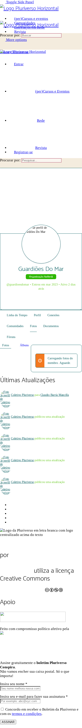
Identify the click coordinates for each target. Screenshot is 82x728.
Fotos (5, 345)
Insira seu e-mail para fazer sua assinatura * (34, 696)
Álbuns (24, 345)
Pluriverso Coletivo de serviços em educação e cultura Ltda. (33, 563)
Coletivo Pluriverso (22, 395)
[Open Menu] (2, 19)
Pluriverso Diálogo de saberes (39, 547)
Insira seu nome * (13, 684)
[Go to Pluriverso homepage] (29, 8)
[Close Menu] (2, 56)
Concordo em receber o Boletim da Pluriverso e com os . (39, 711)
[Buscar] (2, 48)
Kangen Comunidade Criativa (52, 633)
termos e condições (27, 714)
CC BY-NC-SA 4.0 (22, 587)
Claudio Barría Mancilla (54, 395)
